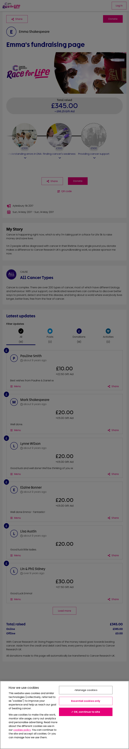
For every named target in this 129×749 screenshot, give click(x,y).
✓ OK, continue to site (85, 712)
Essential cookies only (85, 701)
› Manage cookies (85, 690)
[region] (64, 715)
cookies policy (22, 730)
